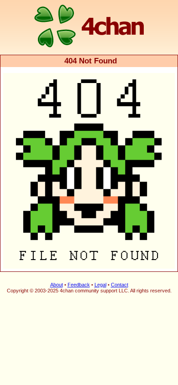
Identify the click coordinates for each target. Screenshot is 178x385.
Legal (100, 284)
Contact (119, 284)
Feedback (79, 284)
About (56, 284)
